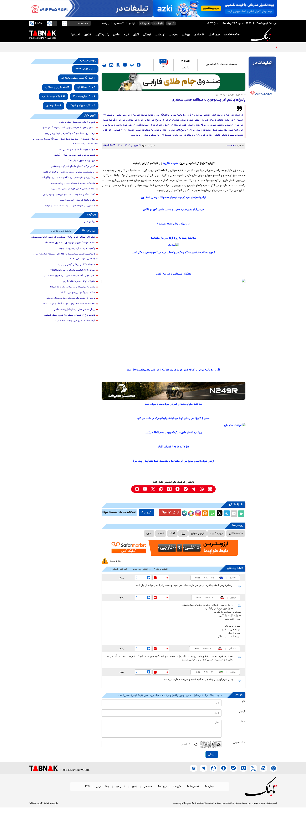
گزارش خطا (115, 561)
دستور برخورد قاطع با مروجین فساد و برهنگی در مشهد (68, 128)
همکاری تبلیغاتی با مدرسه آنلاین (173, 274)
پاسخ (121, 577)
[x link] (153, 489)
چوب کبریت (216, 533)
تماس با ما (193, 787)
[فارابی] (173, 82)
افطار (172, 533)
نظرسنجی (119, 23)
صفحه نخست (232, 35)
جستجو (148, 787)
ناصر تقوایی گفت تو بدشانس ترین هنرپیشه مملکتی (69, 276)
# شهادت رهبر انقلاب (53, 96)
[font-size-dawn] (125, 65)
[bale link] (185, 489)
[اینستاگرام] (197, 513)
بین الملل (214, 35)
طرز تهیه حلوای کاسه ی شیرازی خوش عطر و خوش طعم (173, 404)
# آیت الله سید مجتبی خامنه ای (78, 78)
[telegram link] (193, 489)
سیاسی (173, 35)
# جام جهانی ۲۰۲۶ (85, 69)
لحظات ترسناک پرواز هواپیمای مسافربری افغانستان (70, 243)
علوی (149, 533)
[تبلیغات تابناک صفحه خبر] (262, 78)
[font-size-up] (139, 65)
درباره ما (209, 787)
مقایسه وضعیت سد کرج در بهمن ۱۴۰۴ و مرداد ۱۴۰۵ (69, 304)
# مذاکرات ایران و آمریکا (82, 106)
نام (243, 701)
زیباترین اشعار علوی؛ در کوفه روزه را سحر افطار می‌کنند (173, 433)
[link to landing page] (261, 35)
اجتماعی (160, 35)
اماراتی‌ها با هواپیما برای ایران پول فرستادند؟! (72, 270)
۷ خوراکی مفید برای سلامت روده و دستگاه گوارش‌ (70, 298)
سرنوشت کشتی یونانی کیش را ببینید (76, 264)
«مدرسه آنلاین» (171, 163)
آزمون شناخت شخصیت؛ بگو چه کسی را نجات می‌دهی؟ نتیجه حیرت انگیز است (173, 253)
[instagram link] (169, 489)
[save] (118, 65)
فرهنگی (147, 35)
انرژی (136, 35)
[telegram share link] (227, 513)
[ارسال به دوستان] (234, 513)
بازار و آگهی (102, 35)
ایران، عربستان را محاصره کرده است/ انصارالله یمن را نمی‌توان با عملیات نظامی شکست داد (65, 141)
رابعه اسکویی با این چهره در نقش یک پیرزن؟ (73, 189)
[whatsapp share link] (212, 513)
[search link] (64, 23)
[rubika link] (210, 489)
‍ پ (131, 65)
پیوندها (105, 23)
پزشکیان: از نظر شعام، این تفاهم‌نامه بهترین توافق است (67, 178)
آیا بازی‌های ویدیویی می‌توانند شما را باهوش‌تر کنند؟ (69, 172)
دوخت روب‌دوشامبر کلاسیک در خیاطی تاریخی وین (70, 133)
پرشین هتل (89, 221)
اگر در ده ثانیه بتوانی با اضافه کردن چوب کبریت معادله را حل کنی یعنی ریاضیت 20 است (173, 370)
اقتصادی (199, 35)
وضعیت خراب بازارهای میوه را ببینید (77, 248)
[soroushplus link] (177, 489)
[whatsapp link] (201, 489)
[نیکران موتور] (173, 390)
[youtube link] (145, 489)
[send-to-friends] (111, 65)
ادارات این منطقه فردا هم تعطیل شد (77, 149)
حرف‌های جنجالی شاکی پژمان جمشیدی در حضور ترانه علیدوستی (63, 237)
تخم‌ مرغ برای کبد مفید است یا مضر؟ (77, 122)
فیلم (126, 35)
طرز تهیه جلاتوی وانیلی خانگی (80, 161)
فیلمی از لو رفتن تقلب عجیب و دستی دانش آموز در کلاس (173, 210)
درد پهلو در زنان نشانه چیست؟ (173, 224)
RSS (87, 787)
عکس (116, 35)
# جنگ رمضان (53, 106)
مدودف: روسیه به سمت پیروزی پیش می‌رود (73, 183)
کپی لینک (146, 512)
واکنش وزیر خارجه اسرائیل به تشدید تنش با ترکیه (70, 206)
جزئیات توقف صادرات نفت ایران (79, 281)
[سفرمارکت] (173, 548)
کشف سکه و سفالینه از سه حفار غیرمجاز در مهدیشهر (69, 194)
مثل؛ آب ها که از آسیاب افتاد (173, 447)
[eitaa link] (161, 489)
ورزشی (186, 35)
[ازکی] (215, 8)
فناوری (87, 35)
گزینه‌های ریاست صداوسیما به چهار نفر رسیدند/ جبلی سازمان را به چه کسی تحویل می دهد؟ (65, 256)
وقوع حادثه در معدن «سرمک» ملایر (77, 200)
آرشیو (132, 23)
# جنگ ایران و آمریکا (84, 96)
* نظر (242, 722)
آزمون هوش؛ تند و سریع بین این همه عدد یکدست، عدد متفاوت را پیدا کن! (173, 461)
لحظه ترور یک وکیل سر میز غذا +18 (78, 293)
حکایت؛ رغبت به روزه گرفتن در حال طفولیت (173, 238)
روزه (183, 533)
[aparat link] (136, 489)
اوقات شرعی (102, 787)
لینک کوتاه (172, 512)
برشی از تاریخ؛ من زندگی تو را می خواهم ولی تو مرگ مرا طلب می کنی (173, 418)
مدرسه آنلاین (236, 533)
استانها (75, 35)
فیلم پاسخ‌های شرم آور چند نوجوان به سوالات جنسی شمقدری (173, 198)
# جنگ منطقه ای (86, 87)
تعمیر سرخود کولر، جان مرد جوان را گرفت (74, 155)
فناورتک (144, 23)
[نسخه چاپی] (241, 513)
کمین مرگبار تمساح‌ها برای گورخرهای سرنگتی (73, 166)
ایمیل (242, 711)
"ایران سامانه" (36, 803)
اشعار (161, 533)
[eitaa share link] (205, 513)
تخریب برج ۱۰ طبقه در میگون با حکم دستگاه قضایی (69, 315)
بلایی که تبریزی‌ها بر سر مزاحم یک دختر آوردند (72, 287)
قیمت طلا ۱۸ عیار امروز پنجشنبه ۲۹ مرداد (74, 321)
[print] (104, 65)
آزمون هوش (197, 533)
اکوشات (158, 23)
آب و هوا (120, 787)
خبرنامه (177, 787)
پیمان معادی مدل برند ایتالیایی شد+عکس (74, 309)
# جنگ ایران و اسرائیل (57, 87)
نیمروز (171, 23)
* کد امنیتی (239, 743)
